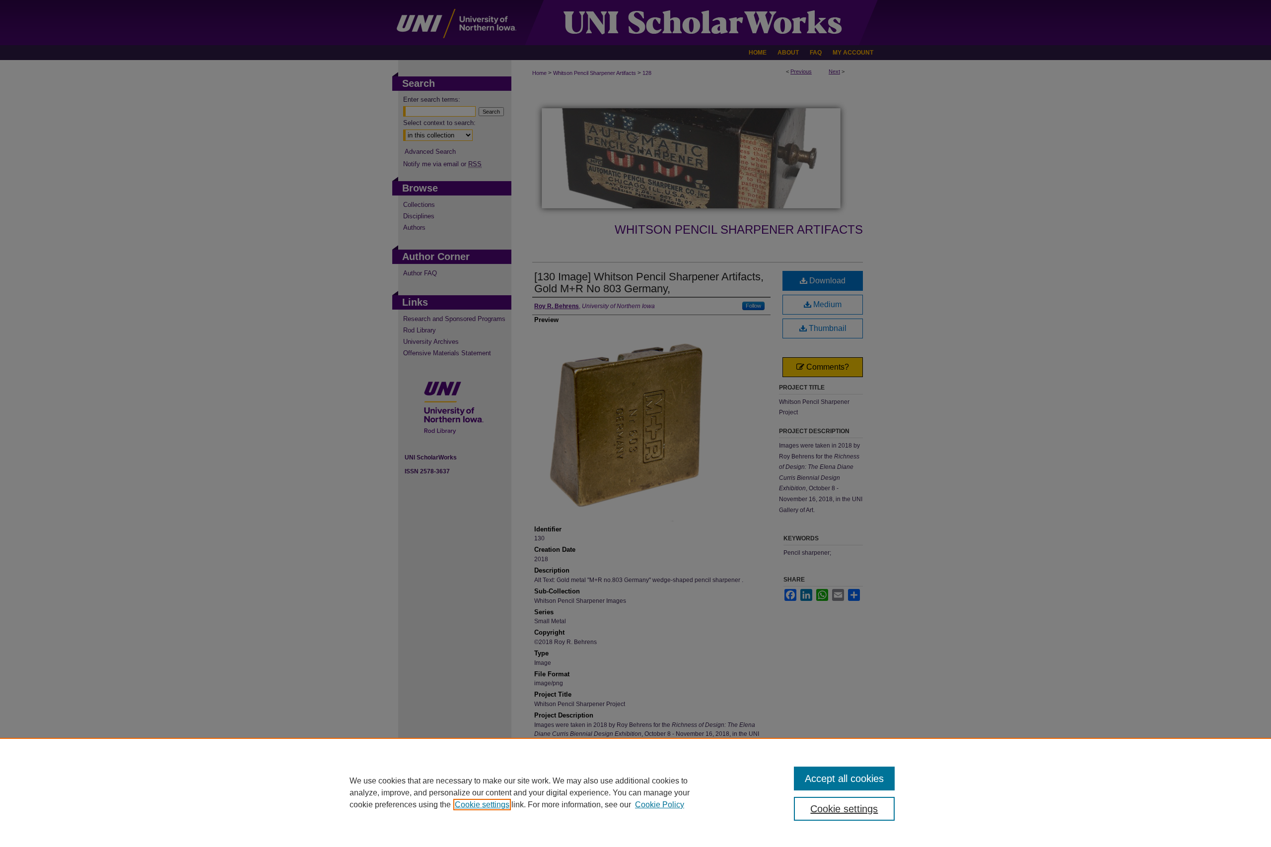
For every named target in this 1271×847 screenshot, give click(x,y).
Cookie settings (482, 804)
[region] (635, 792)
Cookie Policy (659, 804)
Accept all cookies (844, 778)
